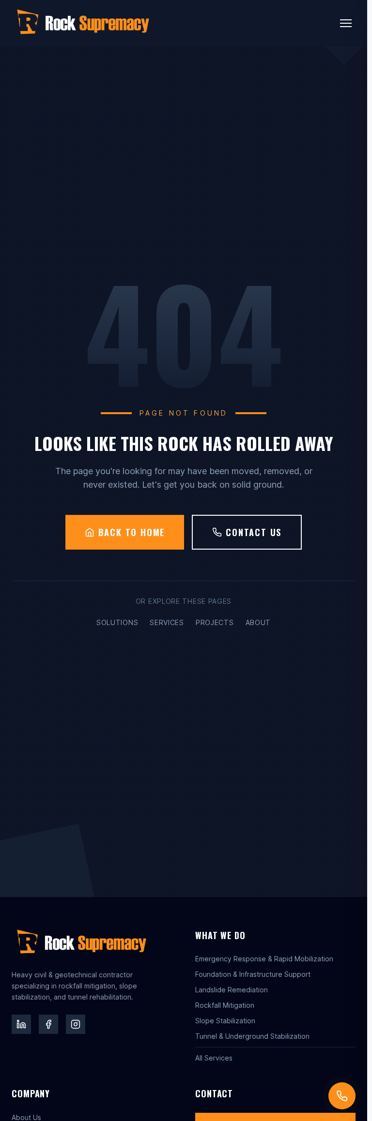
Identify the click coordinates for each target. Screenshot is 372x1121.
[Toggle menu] (346, 23)
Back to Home (131, 532)
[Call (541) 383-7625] (342, 1095)
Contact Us (253, 532)
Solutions (117, 622)
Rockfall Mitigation (224, 1005)
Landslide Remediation (231, 990)
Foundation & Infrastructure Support (252, 974)
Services (167, 622)
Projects (215, 622)
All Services (213, 1058)
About (258, 622)
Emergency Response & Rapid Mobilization (264, 959)
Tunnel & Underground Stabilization (252, 1036)
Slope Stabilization (225, 1020)
